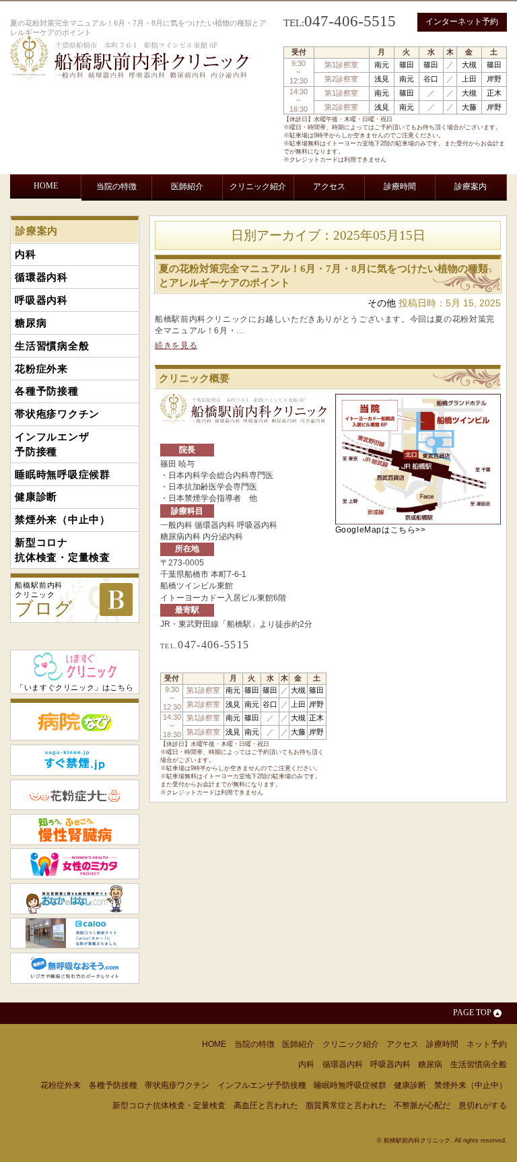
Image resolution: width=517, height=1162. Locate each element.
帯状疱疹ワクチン (385, 218)
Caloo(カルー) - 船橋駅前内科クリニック (75, 933)
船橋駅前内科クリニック (44, 600)
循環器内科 (69, 218)
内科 (32, 218)
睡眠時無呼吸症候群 (60, 250)
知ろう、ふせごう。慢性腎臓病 (75, 829)
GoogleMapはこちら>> (380, 530)
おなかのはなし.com (75, 899)
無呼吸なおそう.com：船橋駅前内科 (75, 968)
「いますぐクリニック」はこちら (74, 687)
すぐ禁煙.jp (75, 760)
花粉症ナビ (75, 795)
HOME (46, 186)
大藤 (469, 107)
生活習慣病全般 (209, 218)
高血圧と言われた (266, 1105)
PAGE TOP (472, 1012)
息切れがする (482, 1105)
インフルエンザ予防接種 (455, 223)
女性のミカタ (75, 864)
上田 (469, 79)
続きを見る (176, 345)
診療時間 (400, 186)
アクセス (329, 186)
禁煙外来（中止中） (183, 250)
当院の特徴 (116, 186)
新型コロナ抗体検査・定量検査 (261, 256)
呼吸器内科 (119, 218)
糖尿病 (160, 218)
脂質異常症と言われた (346, 1105)
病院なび (75, 719)
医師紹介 (187, 186)
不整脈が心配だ (422, 1105)
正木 (494, 93)
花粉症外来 (266, 218)
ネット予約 (487, 1044)
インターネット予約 (461, 21)
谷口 (430, 79)
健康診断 (122, 250)
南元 (381, 65)
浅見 (381, 79)
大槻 (469, 65)
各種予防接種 (320, 218)
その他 (382, 303)
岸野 (494, 79)
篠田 (406, 65)
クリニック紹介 (258, 186)
